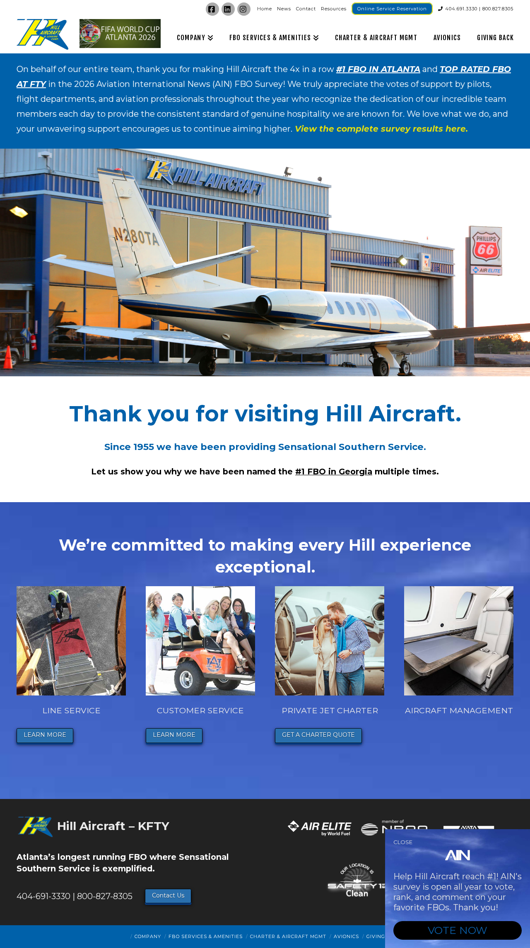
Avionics (346, 936)
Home (264, 9)
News (284, 9)
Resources (334, 9)
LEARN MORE (45, 735)
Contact (306, 9)
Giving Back (384, 936)
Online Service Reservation (392, 9)
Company (148, 936)
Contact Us (168, 895)
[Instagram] (244, 9)
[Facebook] (212, 9)
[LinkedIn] (228, 9)
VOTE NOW (457, 930)
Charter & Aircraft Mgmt (288, 936)
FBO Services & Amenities (206, 936)
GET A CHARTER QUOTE (318, 735)
